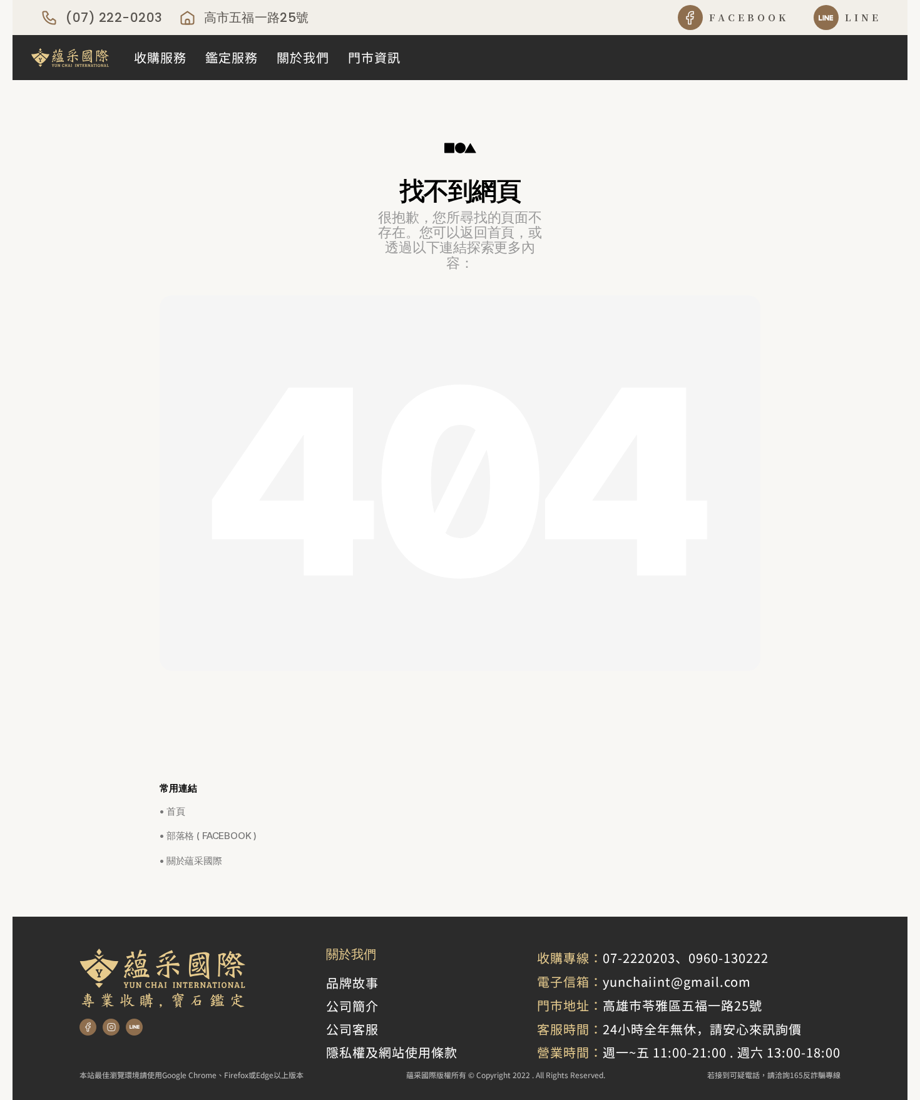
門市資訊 (374, 57)
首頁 (175, 811)
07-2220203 (639, 958)
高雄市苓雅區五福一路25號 (682, 1005)
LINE (863, 17)
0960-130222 (728, 958)
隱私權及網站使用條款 (391, 1052)
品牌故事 (352, 983)
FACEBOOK (749, 17)
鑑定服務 (231, 57)
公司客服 (352, 1029)
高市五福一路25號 (256, 17)
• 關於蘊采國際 (191, 861)
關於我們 (303, 57)
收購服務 (160, 57)
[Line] (134, 1027)
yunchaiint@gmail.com (677, 981)
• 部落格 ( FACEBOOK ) (208, 836)
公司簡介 (352, 1006)
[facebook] (690, 17)
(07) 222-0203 (114, 17)
